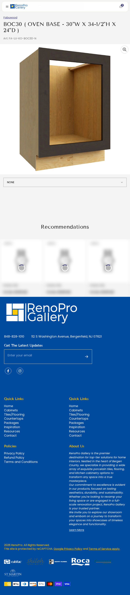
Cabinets (11, 410)
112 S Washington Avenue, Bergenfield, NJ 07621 (66, 337)
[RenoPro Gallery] (18, 6)
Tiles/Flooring (14, 414)
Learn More (76, 530)
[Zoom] (124, 49)
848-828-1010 (14, 337)
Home (8, 406)
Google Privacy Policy (68, 549)
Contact (10, 436)
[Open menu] (7, 6)
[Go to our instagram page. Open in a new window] (20, 371)
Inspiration (12, 427)
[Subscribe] (86, 356)
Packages (11, 423)
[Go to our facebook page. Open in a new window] (8, 371)
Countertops (13, 419)
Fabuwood (10, 18)
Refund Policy (14, 458)
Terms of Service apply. (104, 549)
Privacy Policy (14, 453)
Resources (12, 431)
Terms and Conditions (21, 462)
